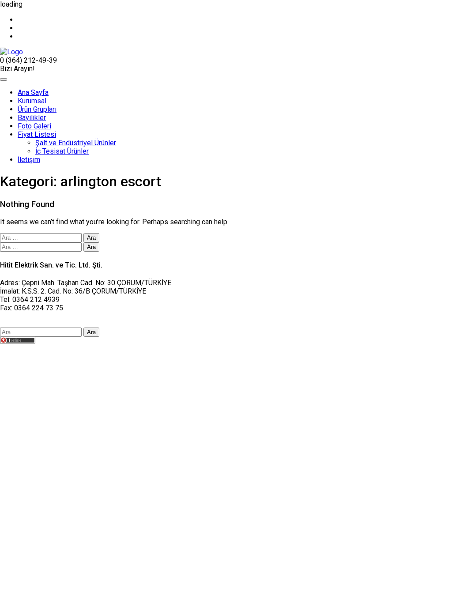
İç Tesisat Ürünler (62, 151)
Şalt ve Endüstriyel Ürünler (75, 143)
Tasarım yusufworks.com (38, 349)
